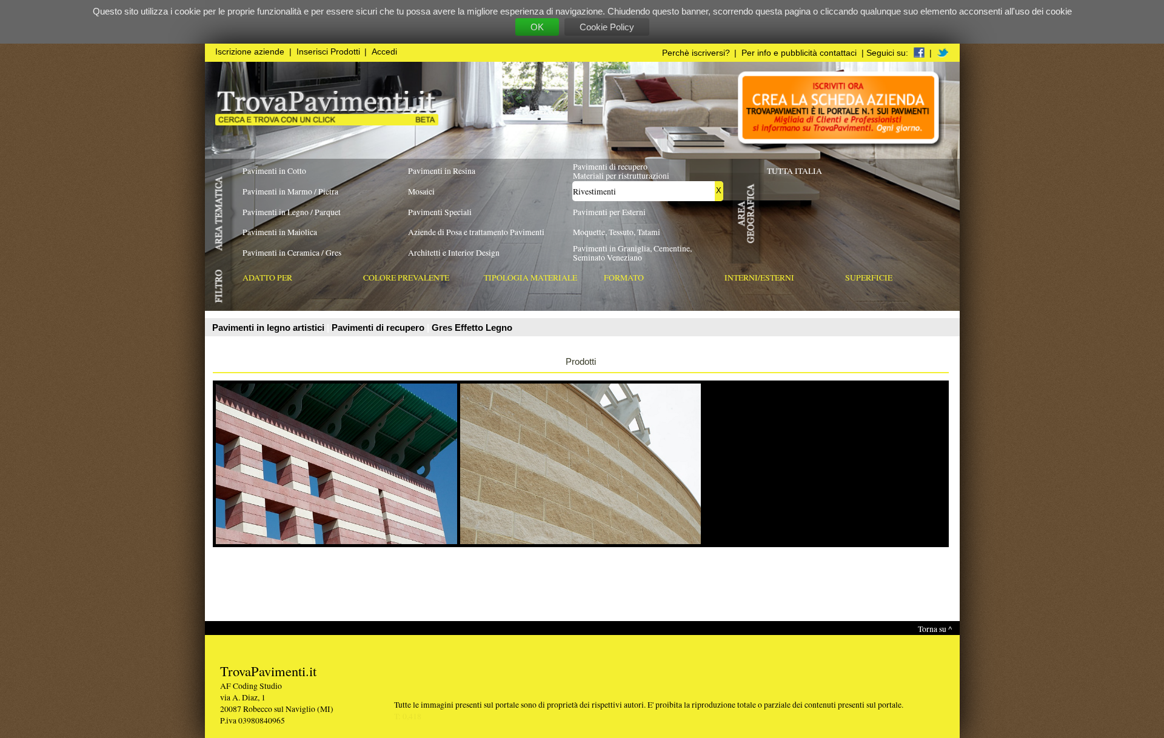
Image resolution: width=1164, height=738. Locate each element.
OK (537, 27)
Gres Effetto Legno (472, 327)
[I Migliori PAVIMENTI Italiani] (326, 122)
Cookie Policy (607, 27)
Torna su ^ (935, 628)
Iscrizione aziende (249, 51)
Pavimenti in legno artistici (269, 327)
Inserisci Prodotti (328, 51)
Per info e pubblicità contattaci (799, 53)
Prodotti (581, 361)
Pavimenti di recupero (379, 327)
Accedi (384, 51)
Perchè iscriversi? (696, 53)
